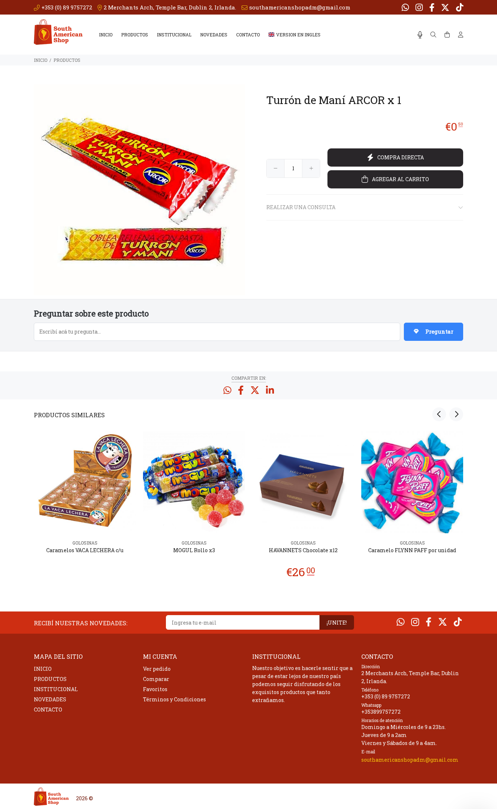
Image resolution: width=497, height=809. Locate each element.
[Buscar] (433, 34)
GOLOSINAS (85, 543)
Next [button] (456, 414)
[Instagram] (419, 7)
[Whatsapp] (406, 7)
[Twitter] (445, 7)
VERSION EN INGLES (298, 34)
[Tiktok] (458, 7)
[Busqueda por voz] (420, 34)
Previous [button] (439, 414)
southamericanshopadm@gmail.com (409, 759)
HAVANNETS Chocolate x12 (303, 550)
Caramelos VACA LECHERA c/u (84, 550)
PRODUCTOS (134, 34)
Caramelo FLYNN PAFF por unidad (412, 550)
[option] (84, 503)
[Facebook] (432, 7)
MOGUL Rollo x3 (194, 550)
